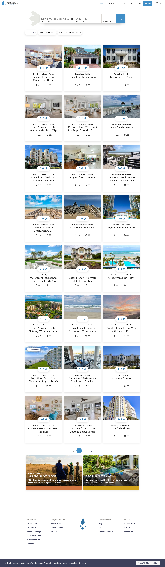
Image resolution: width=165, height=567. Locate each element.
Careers (30, 543)
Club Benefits (57, 528)
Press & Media (33, 539)
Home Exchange (34, 531)
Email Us (126, 528)
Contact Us (128, 531)
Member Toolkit (106, 531)
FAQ (100, 528)
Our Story (31, 528)
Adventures (56, 524)
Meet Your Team (34, 535)
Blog (100, 524)
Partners (54, 531)
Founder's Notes (34, 524)
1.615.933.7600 (129, 524)
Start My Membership (147, 563)
